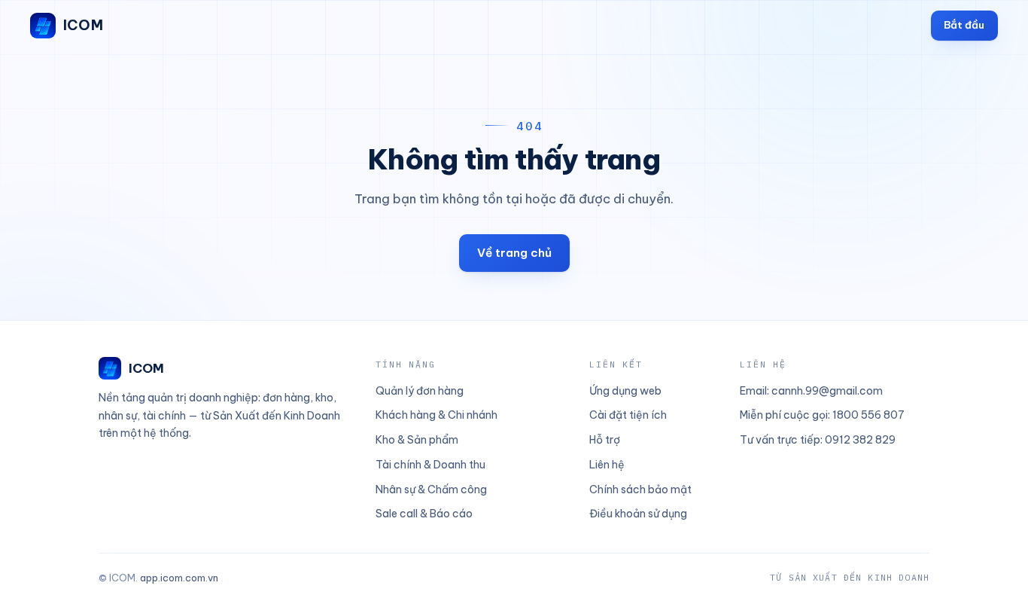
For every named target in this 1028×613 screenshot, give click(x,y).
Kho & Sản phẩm (417, 440)
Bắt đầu (964, 25)
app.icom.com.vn (179, 578)
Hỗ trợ (604, 440)
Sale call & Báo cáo (424, 513)
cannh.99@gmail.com (827, 391)
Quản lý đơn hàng (420, 391)
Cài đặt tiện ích (628, 415)
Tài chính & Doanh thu (430, 464)
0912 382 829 (860, 440)
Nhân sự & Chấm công (431, 489)
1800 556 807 (868, 415)
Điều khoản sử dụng (638, 513)
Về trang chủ (514, 253)
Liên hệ (607, 464)
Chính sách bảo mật (640, 489)
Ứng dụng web (625, 391)
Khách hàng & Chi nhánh (436, 415)
